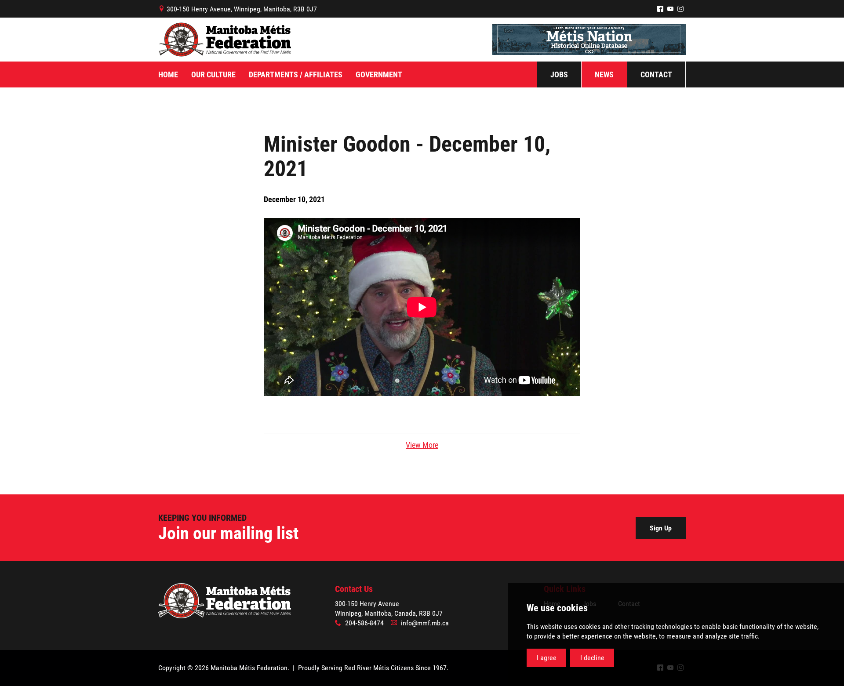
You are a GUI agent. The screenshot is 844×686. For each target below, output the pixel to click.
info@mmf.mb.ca (425, 623)
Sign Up (661, 528)
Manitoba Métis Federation (224, 39)
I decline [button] (592, 657)
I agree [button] (547, 657)
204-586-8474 (364, 623)
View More (422, 445)
